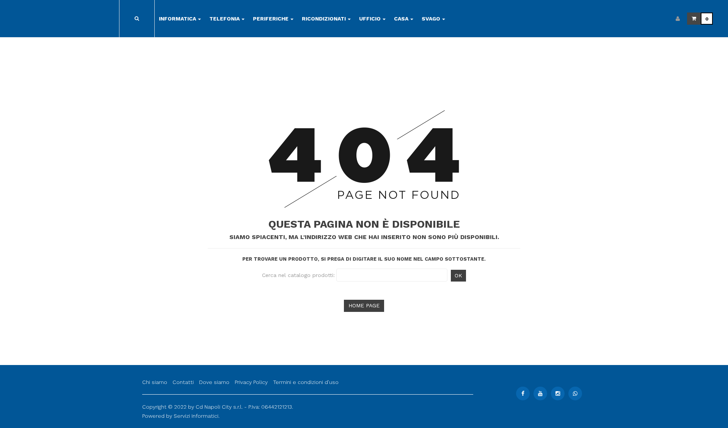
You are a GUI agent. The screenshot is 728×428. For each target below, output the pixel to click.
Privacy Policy (251, 382)
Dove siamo (214, 382)
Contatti (183, 382)
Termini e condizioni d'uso (306, 382)
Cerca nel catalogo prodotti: (298, 275)
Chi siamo (154, 382)
